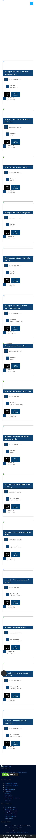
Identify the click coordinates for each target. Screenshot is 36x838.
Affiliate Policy (8, 796)
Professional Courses (10, 814)
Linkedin (24, 772)
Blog (6, 787)
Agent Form (8, 800)
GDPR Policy (8, 794)
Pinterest (9, 772)
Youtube (14, 772)
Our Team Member (10, 789)
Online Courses (9, 818)
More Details (15, 94)
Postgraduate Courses (11, 812)
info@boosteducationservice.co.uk (19, 832)
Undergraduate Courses (11, 810)
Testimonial (8, 791)
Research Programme (10, 816)
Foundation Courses (10, 807)
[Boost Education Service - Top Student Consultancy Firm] (9, 2)
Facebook (3, 772)
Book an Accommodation (11, 785)
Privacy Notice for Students (12, 798)
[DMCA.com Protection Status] (10, 774)
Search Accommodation (11, 783)
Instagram (19, 772)
